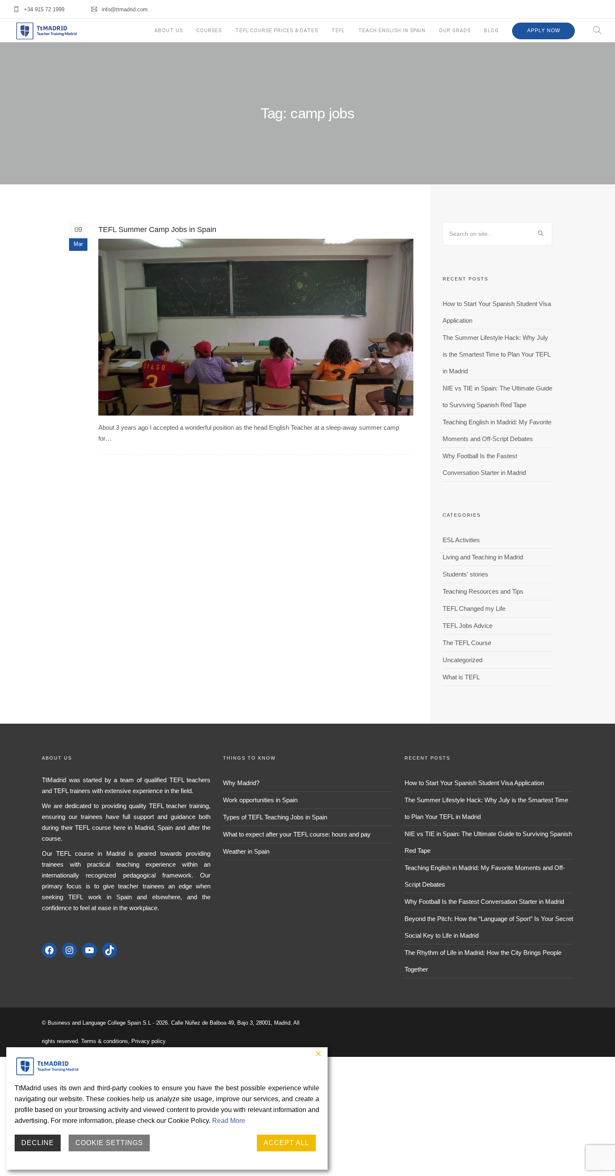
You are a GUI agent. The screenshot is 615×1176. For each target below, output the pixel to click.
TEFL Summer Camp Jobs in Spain (157, 229)
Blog (491, 30)
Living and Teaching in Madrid (483, 557)
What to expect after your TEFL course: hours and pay (297, 834)
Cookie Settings (109, 1142)
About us (168, 30)
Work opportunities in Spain (260, 800)
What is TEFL (461, 677)
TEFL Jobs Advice (467, 625)
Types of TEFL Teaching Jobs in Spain (275, 817)
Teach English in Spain (391, 30)
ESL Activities (461, 539)
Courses (209, 30)
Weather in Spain (246, 851)
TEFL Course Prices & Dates (276, 30)
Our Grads (455, 30)
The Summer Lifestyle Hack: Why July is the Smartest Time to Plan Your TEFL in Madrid (496, 354)
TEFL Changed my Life (474, 608)
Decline (37, 1142)
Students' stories (465, 574)
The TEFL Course (467, 642)
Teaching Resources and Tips (483, 591)
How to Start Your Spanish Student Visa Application (474, 782)
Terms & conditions (104, 1041)
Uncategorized (462, 659)
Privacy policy (148, 1041)
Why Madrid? (241, 782)
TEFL (338, 30)
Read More (228, 1120)
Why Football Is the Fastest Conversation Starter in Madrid (484, 901)
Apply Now (543, 30)
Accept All (286, 1142)
